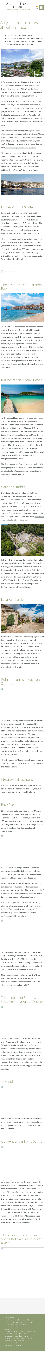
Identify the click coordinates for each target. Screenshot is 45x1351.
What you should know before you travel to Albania (21, 1343)
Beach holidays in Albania (13, 1345)
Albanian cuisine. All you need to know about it (20, 1331)
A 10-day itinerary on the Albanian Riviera (18, 1338)
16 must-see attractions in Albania (16, 1324)
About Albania (9, 1318)
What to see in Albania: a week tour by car (18, 1322)
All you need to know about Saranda (16, 1336)
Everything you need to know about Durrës (19, 1320)
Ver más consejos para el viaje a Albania (20, 147)
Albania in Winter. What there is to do (17, 1327)
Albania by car (9, 1329)
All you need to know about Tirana (16, 1334)
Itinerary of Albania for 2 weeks (15, 1340)
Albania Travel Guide (18, 5)
